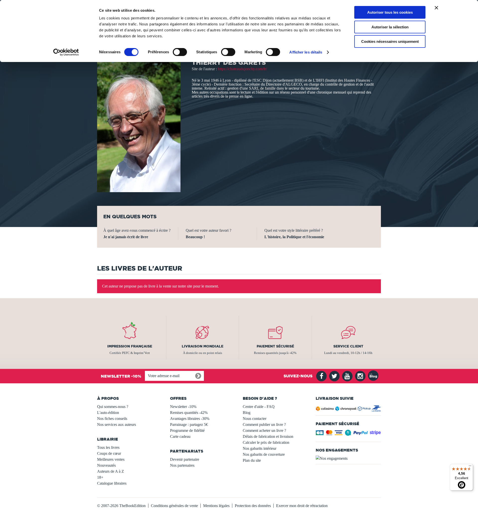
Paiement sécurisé (275, 346)
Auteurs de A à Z (110, 471)
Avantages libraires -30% (189, 418)
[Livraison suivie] (348, 409)
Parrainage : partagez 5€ (189, 424)
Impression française (129, 346)
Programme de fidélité (187, 430)
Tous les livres (108, 447)
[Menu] (470, 467)
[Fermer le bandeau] (436, 7)
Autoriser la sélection (390, 27)
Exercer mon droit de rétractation (302, 506)
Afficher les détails (305, 52)
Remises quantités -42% (189, 412)
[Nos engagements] (348, 458)
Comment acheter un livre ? (264, 430)
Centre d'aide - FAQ (259, 406)
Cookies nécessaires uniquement (390, 41)
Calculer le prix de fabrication (266, 442)
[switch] (180, 52)
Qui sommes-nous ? (112, 406)
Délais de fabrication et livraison (268, 436)
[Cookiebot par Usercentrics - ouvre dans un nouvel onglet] (66, 52)
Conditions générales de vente (174, 506)
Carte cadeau (180, 436)
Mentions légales (216, 506)
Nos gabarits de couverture (264, 454)
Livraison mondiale (202, 346)
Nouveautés (106, 465)
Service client (348, 346)
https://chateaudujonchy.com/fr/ (242, 69)
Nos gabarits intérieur (259, 448)
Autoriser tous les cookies (390, 12)
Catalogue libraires (111, 483)
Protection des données (253, 506)
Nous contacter (254, 418)
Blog (246, 412)
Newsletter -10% (183, 406)
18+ (100, 477)
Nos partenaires (182, 465)
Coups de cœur (109, 453)
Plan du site (252, 460)
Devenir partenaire (184, 459)
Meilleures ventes (110, 459)
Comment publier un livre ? (264, 424)
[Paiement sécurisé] (348, 434)
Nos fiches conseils (112, 418)
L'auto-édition (108, 412)
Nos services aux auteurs (116, 424)
